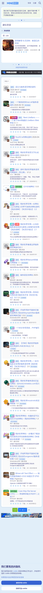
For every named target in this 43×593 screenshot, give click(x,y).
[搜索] (39, 3)
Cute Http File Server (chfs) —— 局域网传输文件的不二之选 (25, 494)
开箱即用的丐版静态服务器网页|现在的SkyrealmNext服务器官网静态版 (25, 313)
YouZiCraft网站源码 (23, 137)
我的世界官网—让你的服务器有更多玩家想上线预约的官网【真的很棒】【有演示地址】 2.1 (24, 227)
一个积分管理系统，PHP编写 (27, 327)
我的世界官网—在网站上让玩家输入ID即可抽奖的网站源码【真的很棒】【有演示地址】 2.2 (24, 206)
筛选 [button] (6, 81)
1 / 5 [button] (15, 510)
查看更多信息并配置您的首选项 (12, 577)
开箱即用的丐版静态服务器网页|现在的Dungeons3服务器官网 (24, 456)
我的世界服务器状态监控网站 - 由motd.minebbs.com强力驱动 (24, 383)
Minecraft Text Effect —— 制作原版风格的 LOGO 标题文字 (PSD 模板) (25, 476)
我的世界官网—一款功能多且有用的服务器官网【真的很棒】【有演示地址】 (24, 364)
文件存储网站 (28, 186)
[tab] (18, 20)
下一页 (21, 510)
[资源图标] (6, 88)
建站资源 (18, 92)
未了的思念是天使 (22, 40)
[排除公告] (38, 11)
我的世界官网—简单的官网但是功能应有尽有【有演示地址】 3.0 (24, 295)
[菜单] (3, 3)
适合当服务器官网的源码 (25, 87)
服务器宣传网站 (26, 275)
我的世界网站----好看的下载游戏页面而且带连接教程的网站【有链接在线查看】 (25, 436)
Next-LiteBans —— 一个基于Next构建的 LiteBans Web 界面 (24, 120)
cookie (15, 571)
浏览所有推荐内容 (22, 67)
